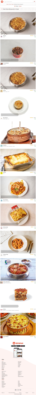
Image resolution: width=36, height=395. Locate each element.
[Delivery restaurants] (1, 9)
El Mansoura (3, 363)
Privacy (20, 392)
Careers (27, 392)
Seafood (19, 384)
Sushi (19, 382)
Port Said (19, 364)
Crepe (19, 386)
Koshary (3, 382)
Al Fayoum (3, 366)
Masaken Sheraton (5, 375)
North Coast (3, 362)
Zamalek (19, 372)
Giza (18, 375)
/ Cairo (10, 4)
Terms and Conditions (12, 392)
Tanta (19, 363)
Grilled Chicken (20, 385)
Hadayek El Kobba (20, 376)
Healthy (19, 383)
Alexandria (19, 361)
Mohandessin (20, 371)
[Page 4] (34, 143)
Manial (3, 377)
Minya (19, 366)
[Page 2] (34, 225)
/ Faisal (12, 4)
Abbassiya (3, 376)
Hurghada (19, 362)
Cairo (2, 361)
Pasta (3, 385)
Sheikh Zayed (4, 371)
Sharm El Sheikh (4, 364)
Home (8, 4)
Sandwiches (3, 384)
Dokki (2, 372)
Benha (3, 367)
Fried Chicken (4, 383)
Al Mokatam (19, 374)
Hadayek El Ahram (4, 374)
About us (3, 392)
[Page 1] (33, 143)
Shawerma (3, 386)
